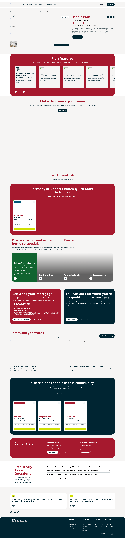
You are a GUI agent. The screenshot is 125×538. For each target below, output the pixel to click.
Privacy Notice (98, 521)
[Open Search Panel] (60, 4)
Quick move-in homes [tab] (66, 393)
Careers (71, 526)
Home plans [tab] (56, 393)
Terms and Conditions (87, 524)
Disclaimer (99, 37)
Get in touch (89, 37)
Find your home (27, 4)
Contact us (110, 4)
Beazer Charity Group (74, 528)
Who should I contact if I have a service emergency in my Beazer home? (72, 474)
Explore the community (107, 336)
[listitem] (38, 501)
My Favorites (108, 524)
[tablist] (62, 394)
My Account (108, 521)
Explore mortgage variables (21, 319)
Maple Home (19, 216)
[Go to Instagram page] (15, 521)
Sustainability (72, 524)
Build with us (38, 4)
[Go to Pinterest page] (26, 521)
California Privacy (99, 524)
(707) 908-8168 (64, 452)
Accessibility (85, 526)
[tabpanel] (62, 414)
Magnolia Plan (45, 417)
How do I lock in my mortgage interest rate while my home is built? (71, 478)
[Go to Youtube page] (23, 521)
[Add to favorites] (34, 202)
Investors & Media (73, 521)
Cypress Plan (70, 417)
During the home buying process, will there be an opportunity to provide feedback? (77, 467)
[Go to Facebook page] (13, 521)
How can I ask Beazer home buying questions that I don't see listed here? (73, 470)
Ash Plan (17, 417)
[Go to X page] (21, 521)
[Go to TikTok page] (18, 521)
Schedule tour (78, 37)
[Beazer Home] (15, 4)
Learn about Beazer (51, 4)
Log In (101, 4)
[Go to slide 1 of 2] (15, 512)
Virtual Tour (62, 110)
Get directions (85, 450)
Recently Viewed (109, 526)
